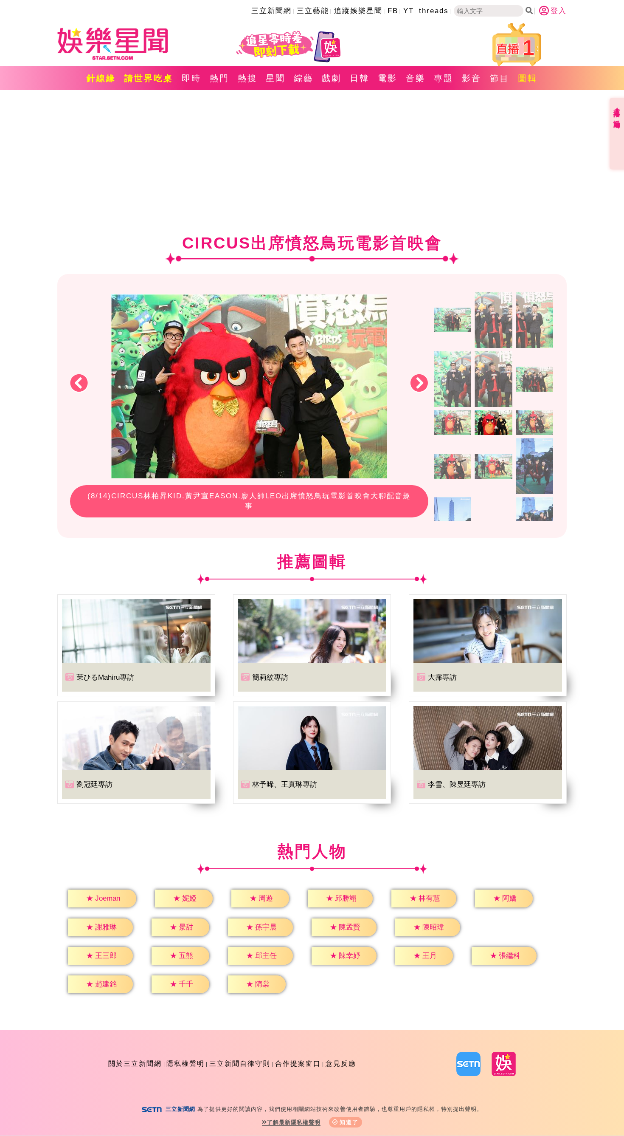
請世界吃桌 (148, 78)
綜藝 (303, 78)
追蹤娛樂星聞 (358, 11)
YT (408, 11)
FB (393, 11)
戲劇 (331, 78)
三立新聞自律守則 (239, 1063)
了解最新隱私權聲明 (293, 1122)
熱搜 (247, 78)
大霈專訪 (442, 677)
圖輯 (527, 78)
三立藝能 (313, 11)
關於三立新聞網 (135, 1063)
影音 (471, 78)
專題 (443, 78)
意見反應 (341, 1063)
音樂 (415, 78)
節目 (499, 78)
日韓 (359, 78)
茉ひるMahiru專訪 (105, 677)
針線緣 (101, 78)
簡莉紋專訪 (270, 677)
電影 (387, 78)
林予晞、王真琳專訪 (284, 784)
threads (434, 11)
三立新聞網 (271, 11)
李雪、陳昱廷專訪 (457, 784)
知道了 (349, 1122)
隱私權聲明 (185, 1063)
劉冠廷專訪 (94, 784)
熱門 (219, 78)
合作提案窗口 (298, 1063)
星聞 (275, 78)
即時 (191, 78)
